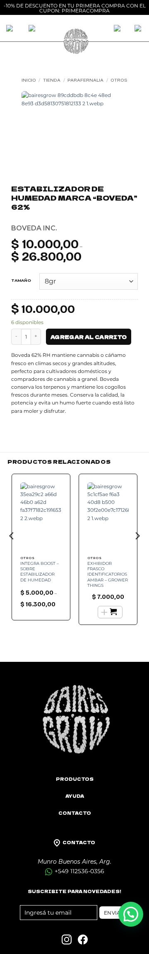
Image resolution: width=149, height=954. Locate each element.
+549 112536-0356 (78, 871)
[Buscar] (33, 29)
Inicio (29, 80)
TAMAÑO (21, 280)
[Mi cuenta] (139, 29)
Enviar (114, 913)
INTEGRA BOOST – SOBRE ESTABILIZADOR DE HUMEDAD (39, 572)
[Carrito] (118, 29)
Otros (119, 80)
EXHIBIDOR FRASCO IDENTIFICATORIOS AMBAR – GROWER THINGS (107, 574)
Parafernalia (85, 80)
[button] (130, 914)
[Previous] (12, 552)
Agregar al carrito (88, 336)
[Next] (137, 552)
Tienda (51, 80)
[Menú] (11, 29)
